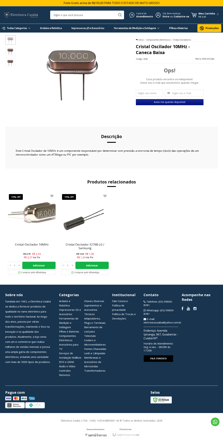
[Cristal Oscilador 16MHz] (31, 234)
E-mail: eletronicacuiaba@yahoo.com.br (162, 320)
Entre (166, 16)
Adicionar (39, 265)
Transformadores (94, 370)
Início (141, 39)
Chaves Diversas (94, 301)
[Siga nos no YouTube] (188, 309)
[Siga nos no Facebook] (182, 309)
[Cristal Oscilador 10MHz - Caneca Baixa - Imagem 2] (10, 51)
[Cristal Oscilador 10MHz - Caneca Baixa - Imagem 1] (10, 40)
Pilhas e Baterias (69, 331)
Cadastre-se (181, 16)
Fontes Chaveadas (95, 349)
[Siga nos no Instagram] (195, 309)
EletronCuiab (208, 58)
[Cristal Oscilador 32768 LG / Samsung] (84, 234)
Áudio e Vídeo (67, 366)
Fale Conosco (120, 301)
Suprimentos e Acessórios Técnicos (93, 310)
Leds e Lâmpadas (94, 353)
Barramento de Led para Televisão (93, 331)
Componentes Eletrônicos (158, 39)
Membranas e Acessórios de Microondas (92, 362)
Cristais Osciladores (182, 39)
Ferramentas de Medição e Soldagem (68, 323)
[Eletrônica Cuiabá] (20, 15)
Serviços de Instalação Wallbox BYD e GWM (70, 357)
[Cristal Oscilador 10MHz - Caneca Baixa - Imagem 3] (10, 62)
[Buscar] (120, 15)
